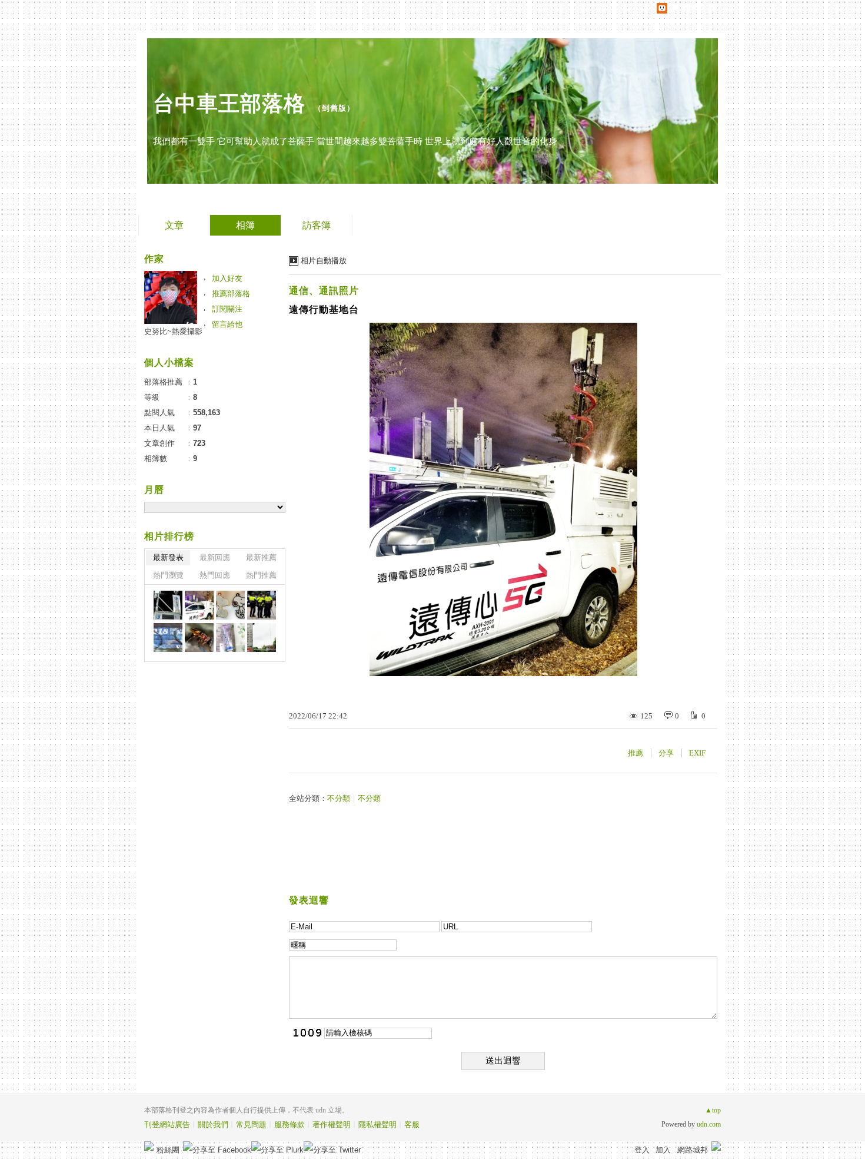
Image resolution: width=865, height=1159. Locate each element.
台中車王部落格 (229, 103)
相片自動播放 (324, 260)
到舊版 (334, 108)
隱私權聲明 (377, 1124)
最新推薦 (261, 557)
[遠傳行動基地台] (199, 605)
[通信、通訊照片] (168, 605)
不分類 (338, 798)
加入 (663, 1149)
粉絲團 (168, 1149)
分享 (666, 753)
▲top (713, 1110)
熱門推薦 (261, 575)
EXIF (697, 753)
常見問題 (251, 1124)
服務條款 (289, 1124)
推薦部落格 (231, 293)
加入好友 (227, 278)
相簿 (245, 225)
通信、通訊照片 (324, 291)
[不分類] (230, 605)
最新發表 (168, 557)
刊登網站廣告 (167, 1124)
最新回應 (214, 557)
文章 (174, 225)
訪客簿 (316, 225)
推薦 (635, 753)
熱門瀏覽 (168, 575)
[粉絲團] (149, 1146)
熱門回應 (214, 575)
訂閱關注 (227, 308)
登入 (642, 1149)
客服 (412, 1124)
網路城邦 (692, 1149)
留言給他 (227, 324)
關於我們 (213, 1124)
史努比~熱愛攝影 (173, 331)
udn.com (709, 1124)
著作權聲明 (331, 1124)
